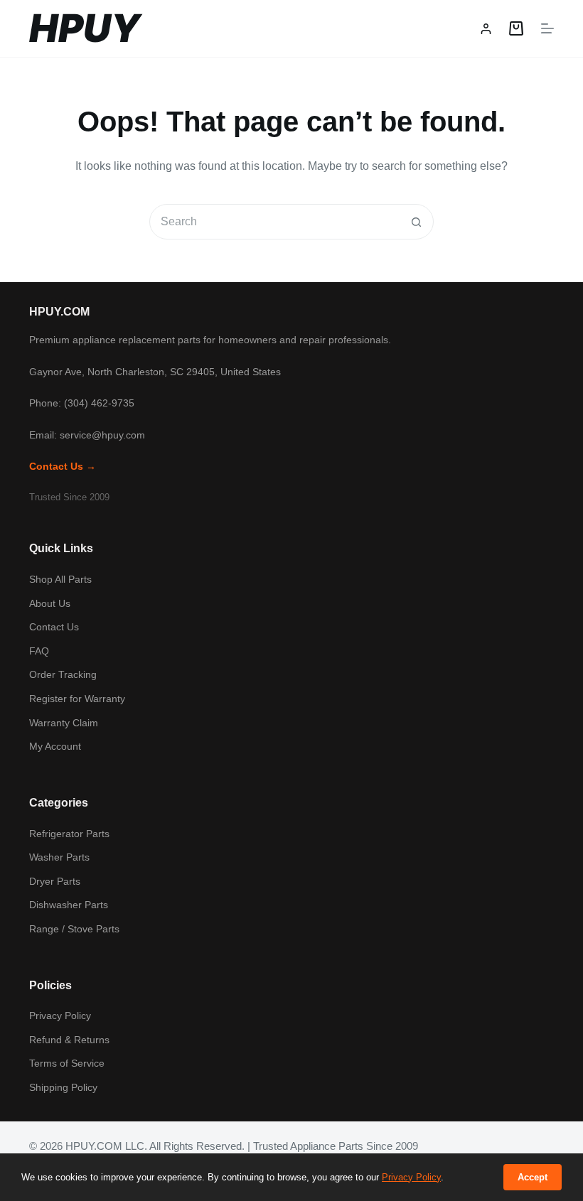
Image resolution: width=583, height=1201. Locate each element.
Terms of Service (67, 1063)
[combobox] (274, 221)
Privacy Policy (60, 1015)
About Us (49, 603)
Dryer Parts (54, 881)
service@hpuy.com (102, 435)
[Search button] (416, 222)
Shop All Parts (60, 579)
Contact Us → (62, 466)
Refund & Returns (69, 1039)
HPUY (84, 28)
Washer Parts (59, 857)
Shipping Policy (63, 1087)
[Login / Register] (486, 28)
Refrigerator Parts (69, 833)
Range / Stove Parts (74, 929)
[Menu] (547, 28)
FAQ (39, 651)
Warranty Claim (63, 722)
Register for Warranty (77, 698)
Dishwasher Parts (68, 904)
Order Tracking (63, 674)
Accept (532, 1177)
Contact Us (54, 626)
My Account (55, 746)
